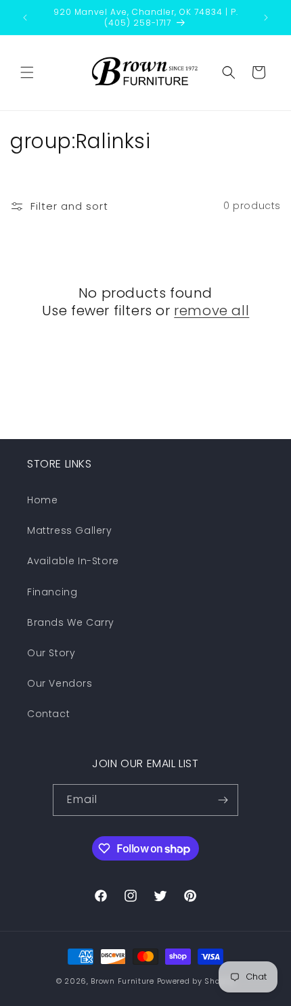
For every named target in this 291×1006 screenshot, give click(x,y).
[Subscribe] (223, 800)
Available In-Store (73, 561)
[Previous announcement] (25, 17)
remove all (211, 310)
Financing (52, 592)
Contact (48, 714)
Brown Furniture (122, 981)
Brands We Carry (70, 622)
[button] (27, 72)
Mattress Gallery (69, 530)
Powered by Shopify (196, 981)
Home (42, 500)
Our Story (51, 653)
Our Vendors (60, 683)
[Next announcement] (266, 17)
